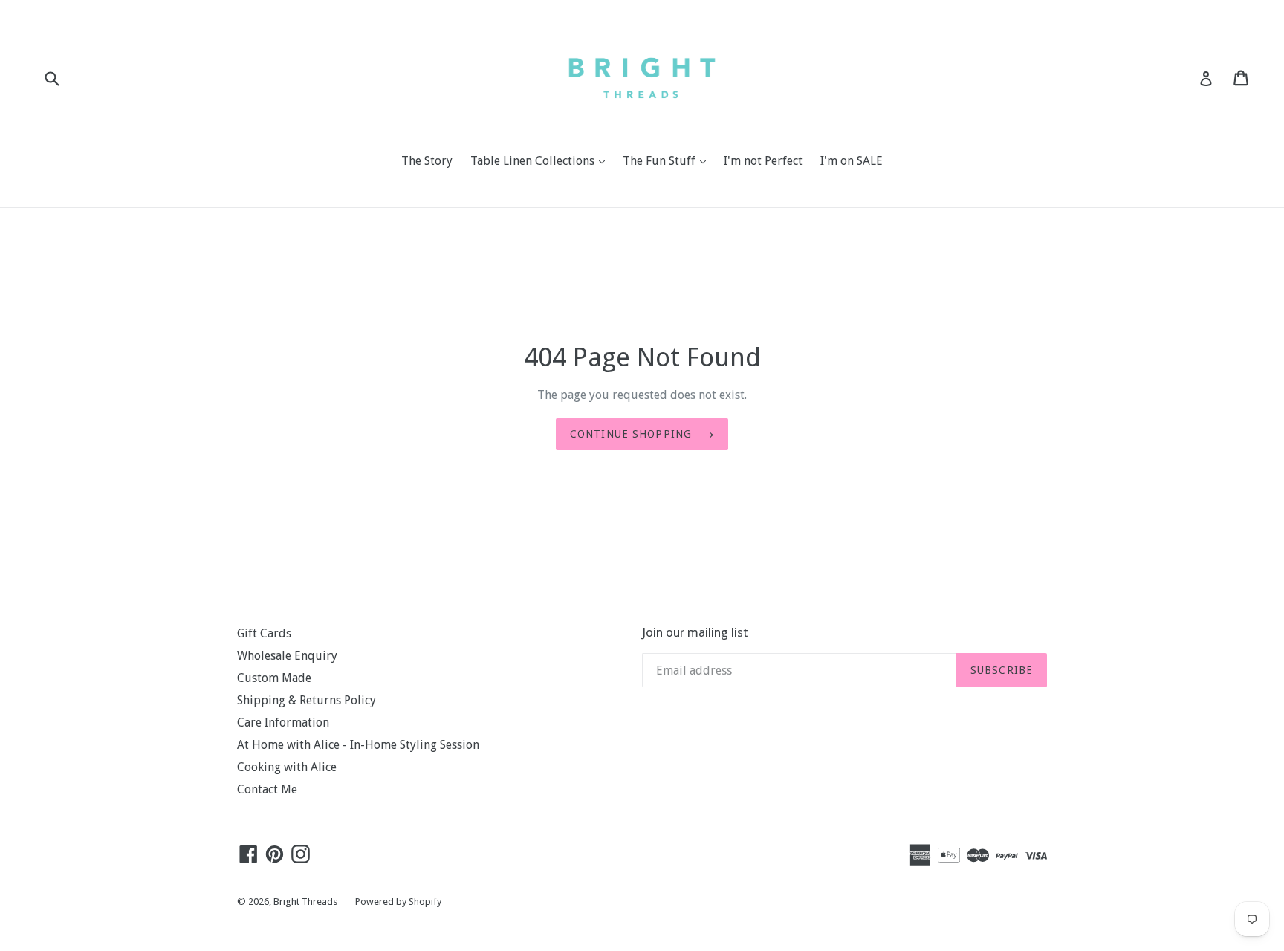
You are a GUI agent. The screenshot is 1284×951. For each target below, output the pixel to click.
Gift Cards (264, 633)
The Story (427, 161)
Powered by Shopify (398, 901)
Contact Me (267, 789)
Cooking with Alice (287, 767)
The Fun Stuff (668, 160)
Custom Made (274, 678)
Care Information (283, 722)
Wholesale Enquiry (287, 656)
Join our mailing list (695, 632)
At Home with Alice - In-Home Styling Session (358, 745)
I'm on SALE (851, 161)
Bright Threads (305, 901)
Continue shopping (631, 434)
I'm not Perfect (763, 161)
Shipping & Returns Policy (306, 700)
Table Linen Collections (541, 160)
